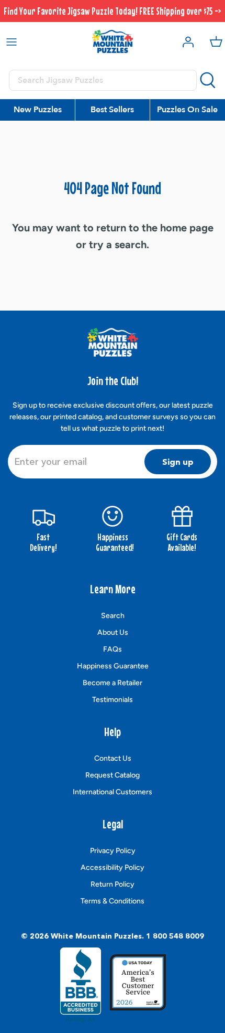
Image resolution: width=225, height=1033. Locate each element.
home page (186, 227)
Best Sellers (112, 109)
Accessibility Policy (112, 867)
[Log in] (185, 41)
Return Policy (112, 884)
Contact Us (112, 758)
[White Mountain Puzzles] (112, 41)
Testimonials (112, 699)
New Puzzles (38, 109)
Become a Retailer (112, 682)
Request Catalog (112, 775)
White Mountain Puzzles (96, 936)
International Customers (112, 791)
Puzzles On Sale (187, 109)
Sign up (178, 461)
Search (113, 615)
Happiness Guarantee (113, 666)
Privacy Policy (113, 850)
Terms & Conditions (112, 901)
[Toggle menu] (11, 41)
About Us (112, 632)
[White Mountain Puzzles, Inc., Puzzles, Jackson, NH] (81, 985)
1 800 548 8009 (175, 936)
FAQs (112, 649)
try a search (118, 244)
